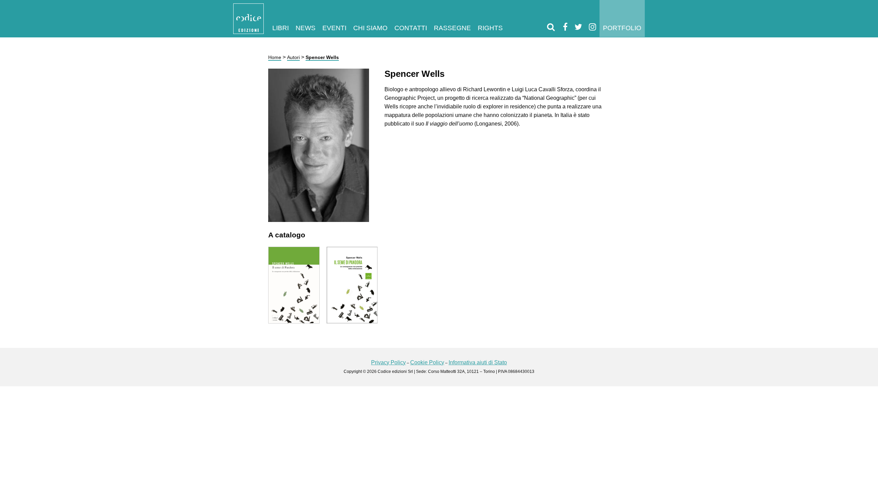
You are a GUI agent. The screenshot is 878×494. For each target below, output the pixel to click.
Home (274, 57)
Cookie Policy (427, 362)
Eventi (334, 28)
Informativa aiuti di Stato (478, 362)
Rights (490, 28)
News (306, 28)
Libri (280, 28)
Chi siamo (370, 28)
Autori (293, 57)
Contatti (410, 28)
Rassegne (452, 28)
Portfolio (622, 28)
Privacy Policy (388, 362)
